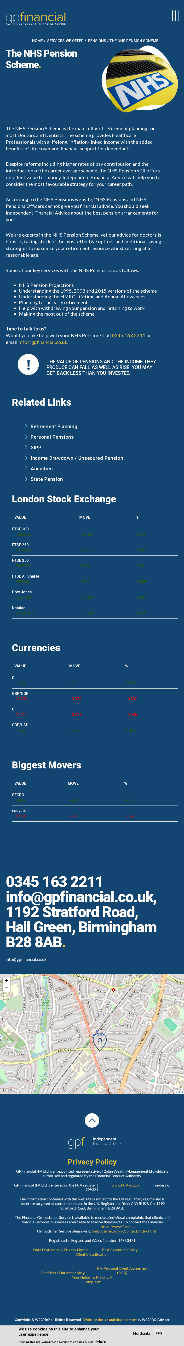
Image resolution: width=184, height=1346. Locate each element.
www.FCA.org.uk (126, 1185)
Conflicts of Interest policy (63, 1272)
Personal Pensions (52, 437)
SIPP (36, 447)
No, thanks (142, 1333)
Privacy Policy (92, 1161)
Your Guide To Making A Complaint (92, 1279)
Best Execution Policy (120, 1249)
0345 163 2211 (128, 335)
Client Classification (92, 1254)
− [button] (6, 988)
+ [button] (6, 981)
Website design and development (110, 1320)
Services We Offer (65, 41)
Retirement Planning (54, 426)
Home (37, 41)
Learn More (95, 1341)
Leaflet (179, 1092)
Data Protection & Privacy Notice (60, 1249)
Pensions (97, 41)
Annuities (42, 468)
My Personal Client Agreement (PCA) (122, 1270)
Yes (158, 1333)
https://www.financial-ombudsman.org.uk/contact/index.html (119, 1228)
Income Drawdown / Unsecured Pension (77, 458)
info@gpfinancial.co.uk (42, 342)
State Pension (47, 479)
